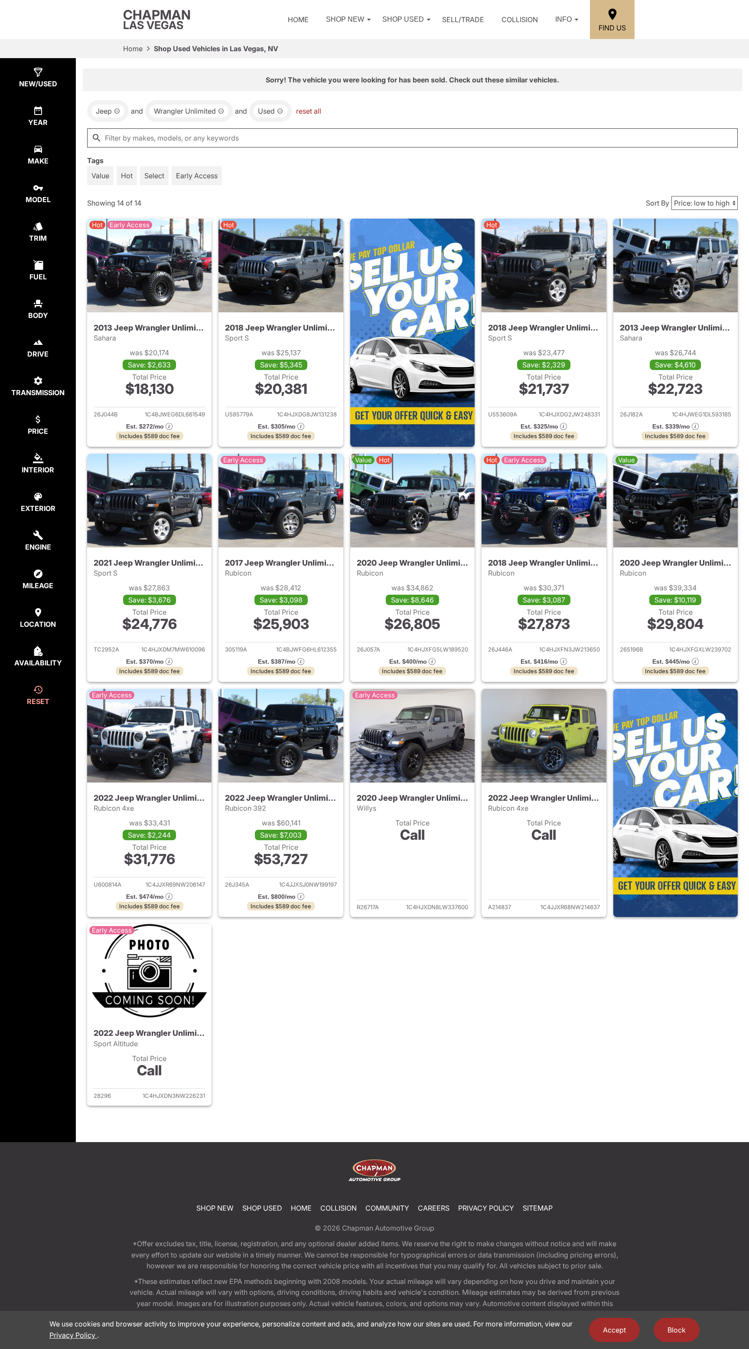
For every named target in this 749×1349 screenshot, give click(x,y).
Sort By (657, 203)
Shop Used (403, 19)
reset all (308, 111)
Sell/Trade (463, 19)
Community (387, 1208)
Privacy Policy (486, 1208)
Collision (520, 19)
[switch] (100, 175)
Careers (433, 1208)
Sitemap (538, 1208)
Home (298, 19)
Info (563, 19)
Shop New (345, 19)
